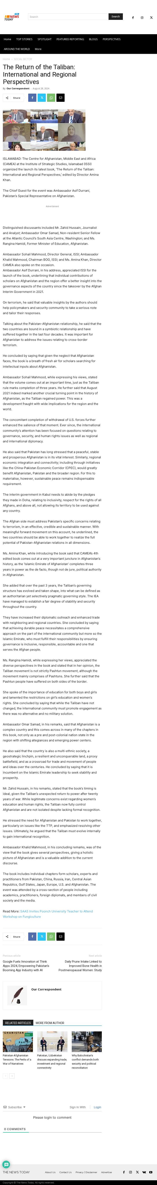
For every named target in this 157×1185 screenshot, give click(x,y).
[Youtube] (150, 1172)
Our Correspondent (18, 88)
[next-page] (12, 1076)
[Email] (60, 98)
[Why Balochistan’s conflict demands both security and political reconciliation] (87, 1041)
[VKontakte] (144, 1172)
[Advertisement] (52, 214)
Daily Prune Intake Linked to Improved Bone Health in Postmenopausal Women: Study (80, 966)
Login (97, 1107)
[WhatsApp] (51, 98)
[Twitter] (151, 17)
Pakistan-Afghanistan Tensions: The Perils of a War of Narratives (17, 1059)
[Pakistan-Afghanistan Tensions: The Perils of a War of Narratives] (18, 1041)
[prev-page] (5, 1076)
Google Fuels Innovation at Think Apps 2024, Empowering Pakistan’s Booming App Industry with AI (26, 966)
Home (6, 59)
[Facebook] (133, 17)
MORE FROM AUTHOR (50, 1023)
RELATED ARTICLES (18, 1023)
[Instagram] (142, 17)
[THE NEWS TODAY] (12, 17)
